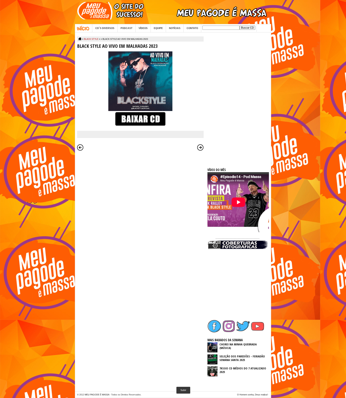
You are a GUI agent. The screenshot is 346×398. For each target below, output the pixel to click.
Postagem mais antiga (200, 147)
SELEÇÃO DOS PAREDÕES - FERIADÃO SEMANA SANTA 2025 (242, 358)
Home (83, 28)
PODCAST (126, 28)
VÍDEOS (143, 28)
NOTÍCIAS (174, 28)
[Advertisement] (237, 96)
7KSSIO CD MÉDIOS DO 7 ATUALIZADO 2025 (242, 370)
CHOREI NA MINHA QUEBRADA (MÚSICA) (238, 346)
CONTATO (192, 28)
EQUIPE (158, 28)
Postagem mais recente (80, 147)
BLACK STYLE (91, 39)
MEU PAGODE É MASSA (97, 394)
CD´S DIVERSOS (104, 28)
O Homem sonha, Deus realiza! (252, 394)
